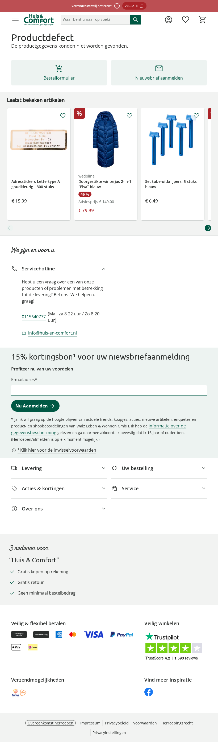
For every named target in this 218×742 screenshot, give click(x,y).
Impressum (90, 722)
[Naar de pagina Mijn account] (168, 19)
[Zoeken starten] (135, 19)
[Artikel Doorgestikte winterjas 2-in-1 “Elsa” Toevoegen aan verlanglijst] (129, 115)
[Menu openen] (15, 20)
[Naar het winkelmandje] (202, 19)
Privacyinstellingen (109, 732)
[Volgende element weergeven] (208, 228)
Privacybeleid (117, 722)
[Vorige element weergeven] (10, 228)
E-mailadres (23, 379)
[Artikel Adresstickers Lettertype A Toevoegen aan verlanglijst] (62, 115)
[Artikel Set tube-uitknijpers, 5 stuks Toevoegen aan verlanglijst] (196, 115)
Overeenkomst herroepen (50, 722)
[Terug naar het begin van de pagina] (212, 704)
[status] (94, 19)
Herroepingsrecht (177, 722)
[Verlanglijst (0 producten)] (185, 19)
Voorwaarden (145, 722)
